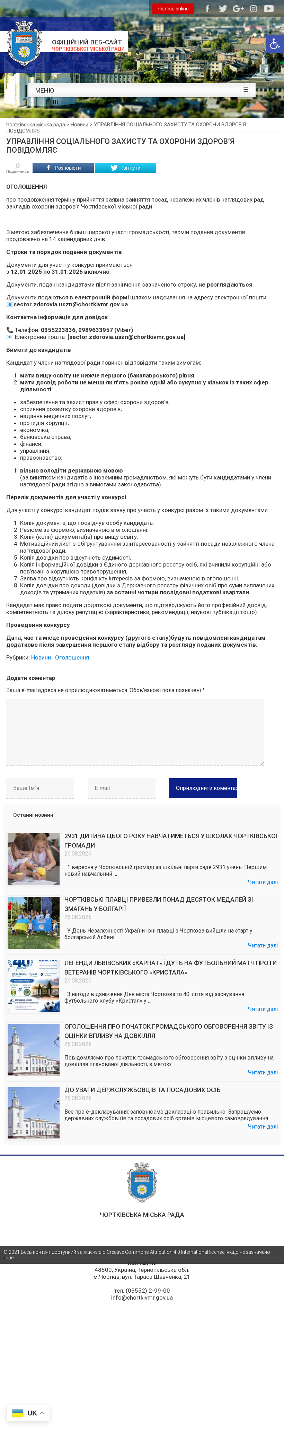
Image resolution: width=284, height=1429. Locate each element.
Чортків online (173, 8)
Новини (41, 657)
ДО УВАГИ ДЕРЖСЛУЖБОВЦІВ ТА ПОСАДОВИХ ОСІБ (142, 1090)
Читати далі (263, 882)
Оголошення (72, 657)
